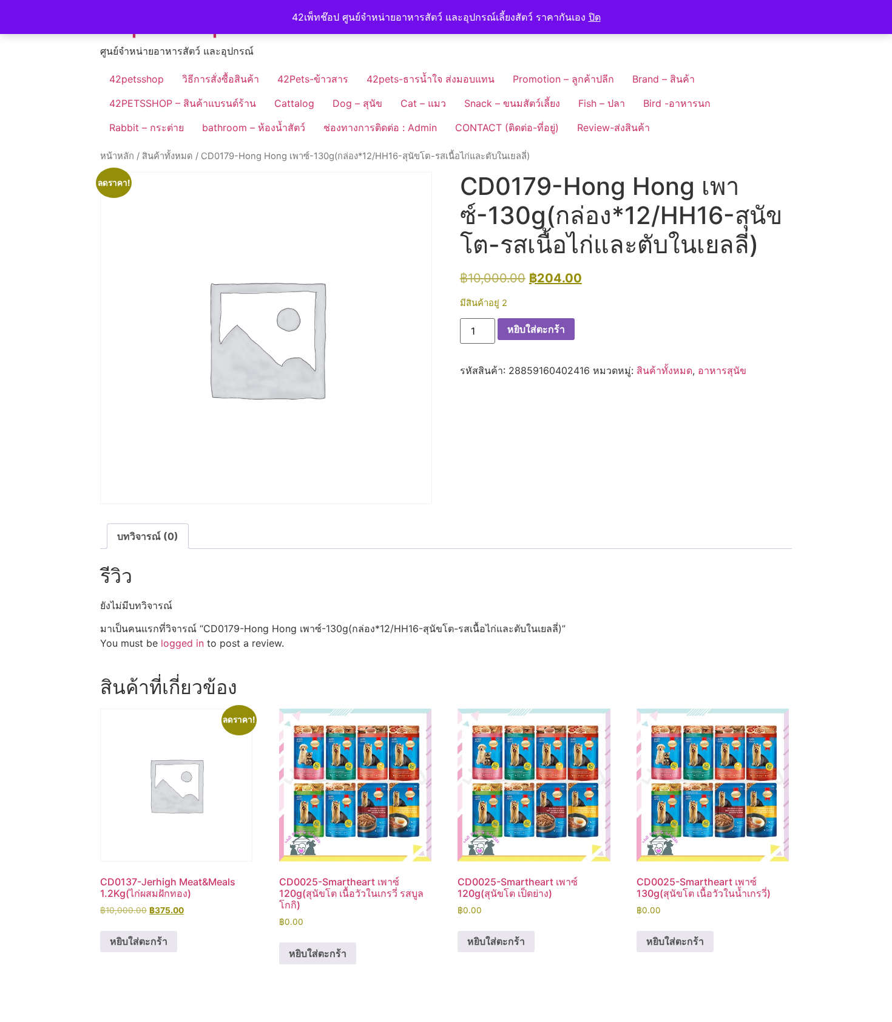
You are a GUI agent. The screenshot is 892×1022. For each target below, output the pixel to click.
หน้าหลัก (117, 156)
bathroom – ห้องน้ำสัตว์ (253, 127)
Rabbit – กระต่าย (146, 127)
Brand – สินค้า (663, 79)
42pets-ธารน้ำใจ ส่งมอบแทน (431, 79)
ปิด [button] (595, 17)
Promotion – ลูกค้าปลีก (563, 79)
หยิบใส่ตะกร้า (536, 329)
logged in (182, 643)
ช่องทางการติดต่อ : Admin (380, 127)
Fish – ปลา (601, 103)
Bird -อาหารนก (677, 103)
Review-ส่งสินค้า (613, 127)
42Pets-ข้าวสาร (312, 79)
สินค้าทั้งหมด (167, 156)
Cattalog (294, 103)
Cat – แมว (423, 103)
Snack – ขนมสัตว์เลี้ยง (512, 103)
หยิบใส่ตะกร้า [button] (138, 941)
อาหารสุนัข (722, 370)
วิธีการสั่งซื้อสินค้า (220, 79)
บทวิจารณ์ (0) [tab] (147, 536)
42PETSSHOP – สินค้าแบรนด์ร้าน (182, 103)
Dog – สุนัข (357, 103)
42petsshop (136, 79)
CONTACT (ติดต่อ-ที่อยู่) (507, 127)
